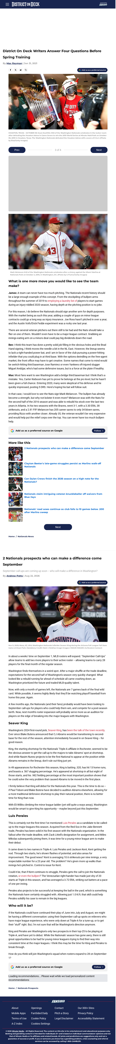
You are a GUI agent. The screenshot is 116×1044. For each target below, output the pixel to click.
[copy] (26, 70)
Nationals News (26, 536)
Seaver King (54, 730)
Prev (17, 149)
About (15, 1007)
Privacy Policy (85, 1013)
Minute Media (18, 1031)
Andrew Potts (15, 576)
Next (99, 149)
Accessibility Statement (91, 1018)
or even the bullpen (29, 875)
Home (11, 536)
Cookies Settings (40, 1023)
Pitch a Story (62, 1013)
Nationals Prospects (28, 988)
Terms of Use (19, 1018)
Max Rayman (14, 63)
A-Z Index (17, 1023)
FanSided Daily (39, 1013)
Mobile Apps (19, 1013)
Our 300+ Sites (86, 1007)
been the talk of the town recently (86, 730)
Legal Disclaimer (64, 1018)
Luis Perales (69, 822)
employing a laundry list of (63, 300)
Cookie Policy (38, 1018)
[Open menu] (7, 4)
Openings (36, 1007)
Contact (59, 1007)
